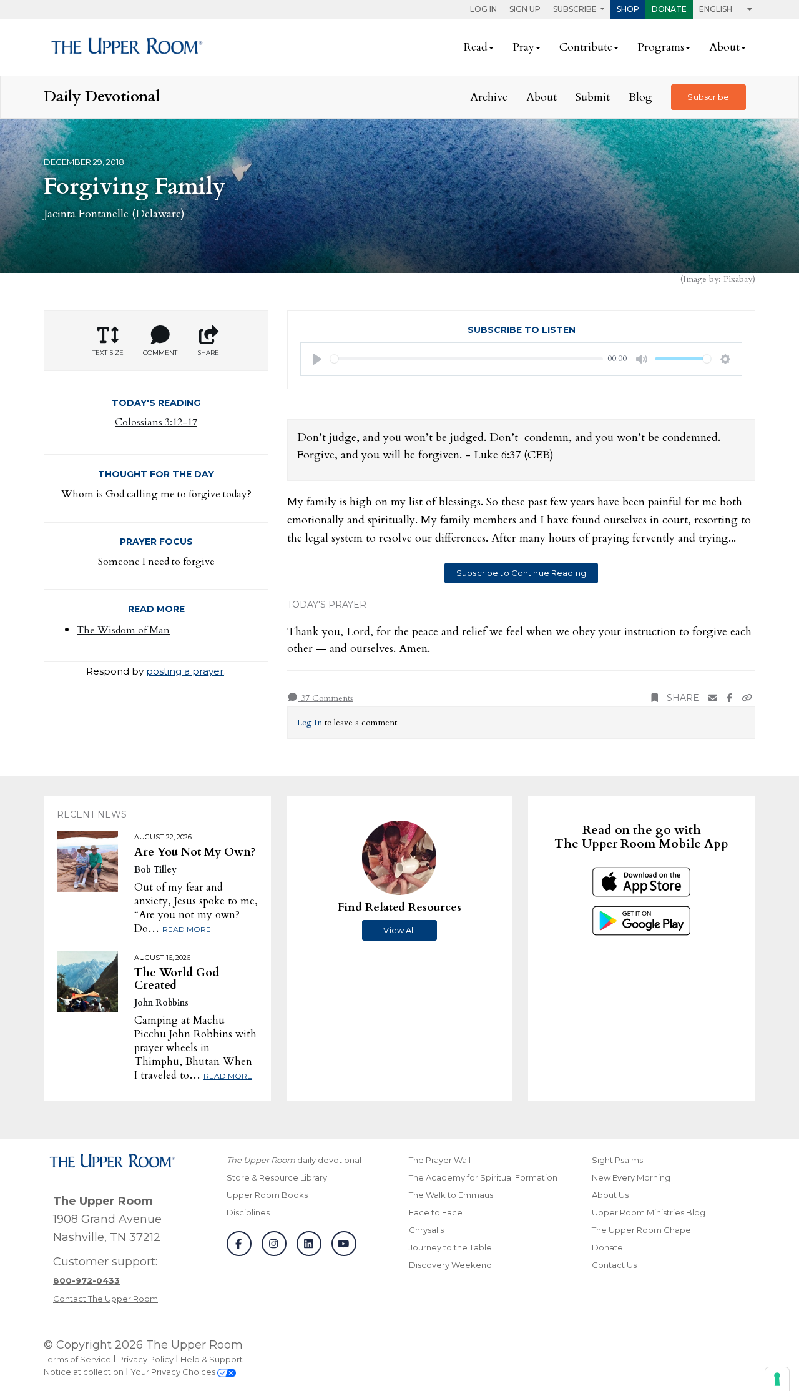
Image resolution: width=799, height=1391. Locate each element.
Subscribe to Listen (522, 329)
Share (208, 353)
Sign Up (525, 9)
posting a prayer (185, 671)
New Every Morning (631, 1177)
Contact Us (614, 1265)
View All (399, 930)
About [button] (724, 47)
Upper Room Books (267, 1195)
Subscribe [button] (576, 9)
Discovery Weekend (450, 1265)
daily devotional (294, 1160)
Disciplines (248, 1212)
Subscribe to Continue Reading (521, 573)
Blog (640, 97)
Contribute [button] (585, 47)
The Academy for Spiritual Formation (483, 1177)
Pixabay (737, 279)
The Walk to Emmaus (451, 1195)
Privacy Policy (146, 1359)
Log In (483, 9)
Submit (593, 97)
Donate (669, 9)
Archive (488, 97)
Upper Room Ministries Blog (648, 1212)
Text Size (108, 353)
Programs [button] (660, 47)
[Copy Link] (747, 698)
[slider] (466, 359)
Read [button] (476, 47)
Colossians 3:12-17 (156, 422)
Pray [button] (523, 47)
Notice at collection (84, 1372)
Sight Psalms (617, 1160)
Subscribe (708, 97)
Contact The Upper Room (105, 1299)
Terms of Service (77, 1359)
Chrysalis (426, 1230)
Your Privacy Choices (173, 1372)
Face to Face (436, 1212)
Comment (160, 353)
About (541, 97)
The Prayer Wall (440, 1160)
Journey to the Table (450, 1247)
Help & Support (211, 1359)
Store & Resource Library (277, 1177)
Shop (628, 9)
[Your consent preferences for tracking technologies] (777, 1379)
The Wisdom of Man (123, 630)
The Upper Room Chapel (642, 1230)
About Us (610, 1195)
